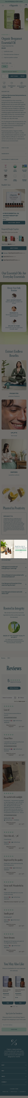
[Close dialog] (26, 540)
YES (20, 550)
